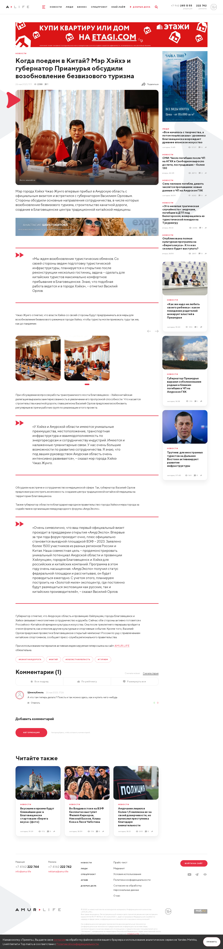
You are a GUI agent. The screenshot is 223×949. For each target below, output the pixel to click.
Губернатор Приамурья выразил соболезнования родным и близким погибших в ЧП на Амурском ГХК (184, 385)
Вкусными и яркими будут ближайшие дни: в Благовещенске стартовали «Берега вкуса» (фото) (37, 815)
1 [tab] (87, 384)
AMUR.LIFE (121, 645)
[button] (205, 874)
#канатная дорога (30, 659)
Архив (84, 880)
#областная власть (78, 659)
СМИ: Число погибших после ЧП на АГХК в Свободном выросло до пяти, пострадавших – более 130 (183, 162)
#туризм (103, 659)
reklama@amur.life (58, 871)
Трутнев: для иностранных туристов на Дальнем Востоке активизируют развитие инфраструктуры (185, 459)
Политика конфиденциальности (132, 879)
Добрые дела (89, 886)
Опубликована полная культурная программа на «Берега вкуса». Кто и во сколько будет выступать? (180, 243)
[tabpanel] (38, 358)
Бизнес (82, 7)
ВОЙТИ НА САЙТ (194, 863)
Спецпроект (99, 7)
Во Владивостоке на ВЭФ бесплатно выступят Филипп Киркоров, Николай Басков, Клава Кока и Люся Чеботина (86, 815)
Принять (212, 942)
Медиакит (119, 868)
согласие (59, 939)
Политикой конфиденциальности (77, 944)
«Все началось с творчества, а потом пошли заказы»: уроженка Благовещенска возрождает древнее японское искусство (184, 137)
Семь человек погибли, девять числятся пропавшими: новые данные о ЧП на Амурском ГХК (183, 187)
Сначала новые (132, 673)
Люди (69, 7)
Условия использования (127, 874)
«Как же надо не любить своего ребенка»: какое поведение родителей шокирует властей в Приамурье (183, 310)
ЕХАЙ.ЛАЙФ (118, 7)
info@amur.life (23, 871)
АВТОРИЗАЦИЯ (31, 732)
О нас (116, 895)
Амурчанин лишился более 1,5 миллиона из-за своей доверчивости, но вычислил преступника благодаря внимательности (135, 817)
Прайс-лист (120, 862)
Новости (56, 7)
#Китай (53, 659)
